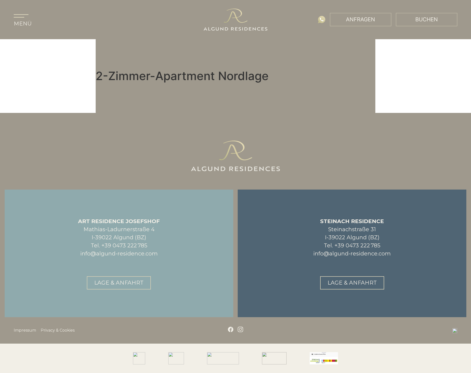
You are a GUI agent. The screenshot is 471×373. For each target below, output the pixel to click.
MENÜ (23, 23)
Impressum (25, 330)
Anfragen (360, 19)
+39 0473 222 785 (124, 245)
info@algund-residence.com (119, 253)
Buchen (426, 19)
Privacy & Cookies (58, 330)
